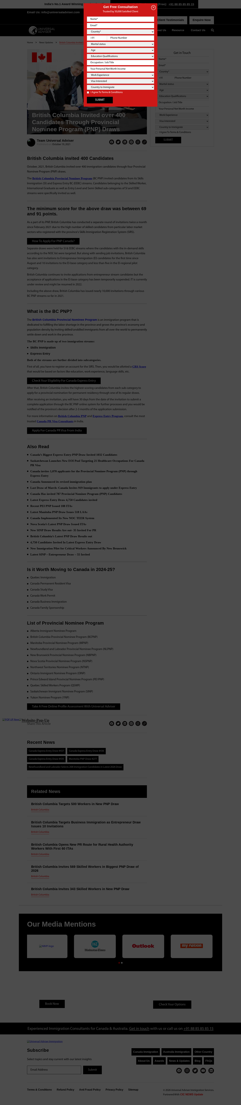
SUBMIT (100, 100)
